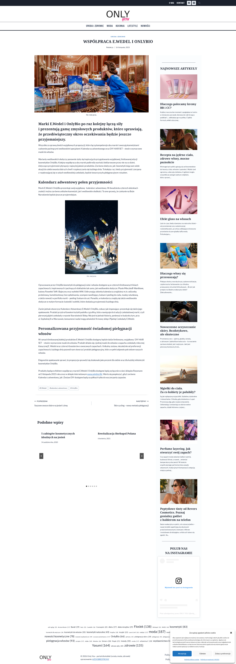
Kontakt (180, 2)
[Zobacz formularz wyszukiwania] (199, 3)
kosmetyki (179, 626)
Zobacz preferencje (222, 653)
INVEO (165, 627)
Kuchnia (120, 26)
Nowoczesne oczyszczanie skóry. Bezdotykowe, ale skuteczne (178, 330)
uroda (135, 641)
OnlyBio (74, 388)
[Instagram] (194, 3)
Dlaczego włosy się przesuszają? (173, 275)
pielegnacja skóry (142, 637)
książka (114, 632)
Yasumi (101, 645)
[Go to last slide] (41, 456)
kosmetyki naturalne (98, 632)
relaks (88, 641)
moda (157, 632)
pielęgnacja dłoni (169, 637)
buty (83, 627)
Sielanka (97, 641)
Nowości (145, 26)
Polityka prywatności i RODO (209, 659)
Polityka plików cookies (191, 659)
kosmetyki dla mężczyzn (54, 632)
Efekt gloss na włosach (175, 219)
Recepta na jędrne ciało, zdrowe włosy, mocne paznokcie (176, 158)
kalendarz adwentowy (58, 388)
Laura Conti (134, 632)
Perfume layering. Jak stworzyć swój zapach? (176, 450)
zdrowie (133, 645)
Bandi (75, 627)
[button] (231, 633)
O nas (171, 2)
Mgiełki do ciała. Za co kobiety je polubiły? (177, 390)
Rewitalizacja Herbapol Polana (117, 433)
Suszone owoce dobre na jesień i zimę (51, 403)
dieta (113, 627)
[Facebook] (189, 3)
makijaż (144, 632)
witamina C (146, 641)
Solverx (106, 641)
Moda (110, 26)
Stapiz (116, 641)
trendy (126, 641)
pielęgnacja (157, 637)
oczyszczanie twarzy (101, 637)
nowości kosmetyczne (59, 636)
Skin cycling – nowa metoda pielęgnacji (131, 403)
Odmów (202, 653)
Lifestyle (132, 26)
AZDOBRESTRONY (100, 659)
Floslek (143, 626)
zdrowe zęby (117, 646)
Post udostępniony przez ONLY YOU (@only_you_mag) (181, 613)
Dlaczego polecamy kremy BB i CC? (178, 105)
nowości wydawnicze (83, 637)
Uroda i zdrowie (95, 26)
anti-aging (52, 627)
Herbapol (157, 627)
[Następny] (142, 456)
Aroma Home (64, 627)
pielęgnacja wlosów (60, 640)
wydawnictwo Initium (167, 641)
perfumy (129, 637)
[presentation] (178, 86)
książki (123, 632)
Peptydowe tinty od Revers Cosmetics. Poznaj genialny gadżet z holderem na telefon (178, 514)
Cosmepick (102, 627)
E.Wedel (43, 388)
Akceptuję (182, 653)
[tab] (86, 486)
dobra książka (125, 627)
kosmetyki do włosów (75, 632)
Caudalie (91, 627)
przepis (80, 641)
